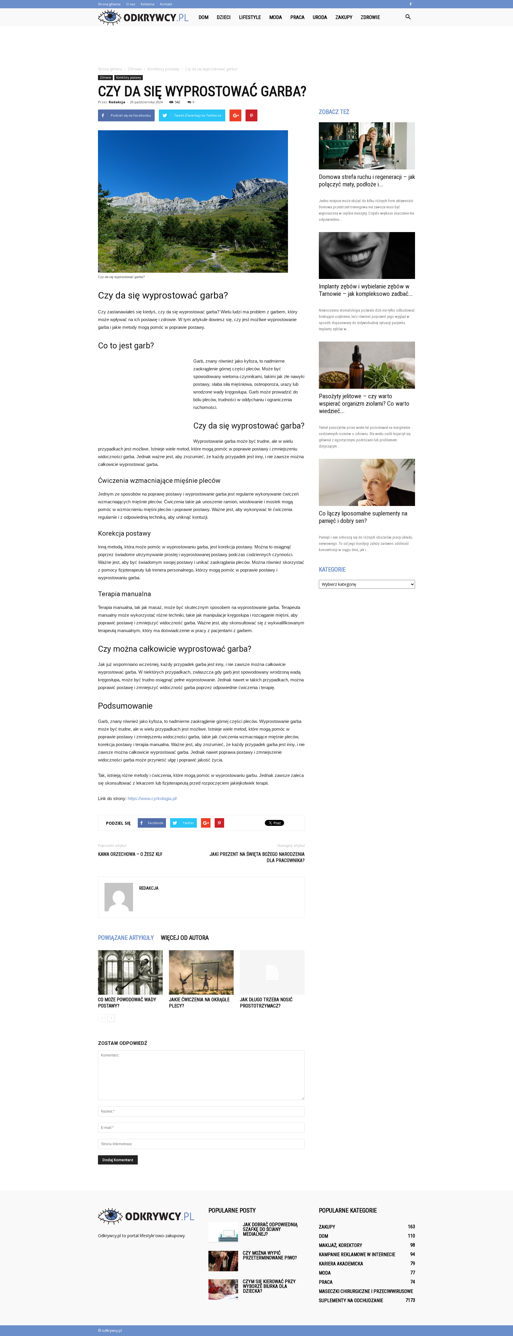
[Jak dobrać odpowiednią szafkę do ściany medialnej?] (223, 1232)
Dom (203, 17)
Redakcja (117, 102)
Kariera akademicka (341, 1264)
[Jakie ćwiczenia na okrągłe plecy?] (201, 972)
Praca (297, 17)
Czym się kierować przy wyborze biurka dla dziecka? (269, 1286)
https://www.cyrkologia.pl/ (152, 798)
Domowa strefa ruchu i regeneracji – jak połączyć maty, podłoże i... (367, 180)
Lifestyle (250, 17)
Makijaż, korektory (340, 1245)
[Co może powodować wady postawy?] (130, 972)
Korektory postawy (128, 77)
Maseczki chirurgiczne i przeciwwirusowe (366, 1291)
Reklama (147, 4)
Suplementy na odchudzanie (351, 1300)
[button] (408, 17)
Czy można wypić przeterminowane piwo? (270, 1255)
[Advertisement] (256, 46)
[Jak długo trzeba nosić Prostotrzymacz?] (272, 972)
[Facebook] (410, 4)
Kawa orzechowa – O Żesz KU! (130, 854)
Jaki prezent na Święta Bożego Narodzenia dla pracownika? (257, 857)
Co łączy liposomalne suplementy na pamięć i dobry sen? (363, 517)
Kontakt (166, 4)
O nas (130, 4)
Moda (275, 17)
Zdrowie (370, 17)
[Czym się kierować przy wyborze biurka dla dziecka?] (223, 1289)
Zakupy (343, 17)
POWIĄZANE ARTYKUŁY (126, 937)
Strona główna (109, 4)
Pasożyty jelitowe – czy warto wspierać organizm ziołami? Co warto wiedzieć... (364, 404)
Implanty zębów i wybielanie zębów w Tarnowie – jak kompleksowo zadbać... (366, 290)
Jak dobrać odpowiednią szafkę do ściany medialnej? (270, 1229)
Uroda (320, 17)
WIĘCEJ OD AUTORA (185, 937)
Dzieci (224, 17)
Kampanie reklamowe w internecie (357, 1254)
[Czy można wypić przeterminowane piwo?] (223, 1261)
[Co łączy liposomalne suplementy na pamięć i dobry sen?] (367, 482)
